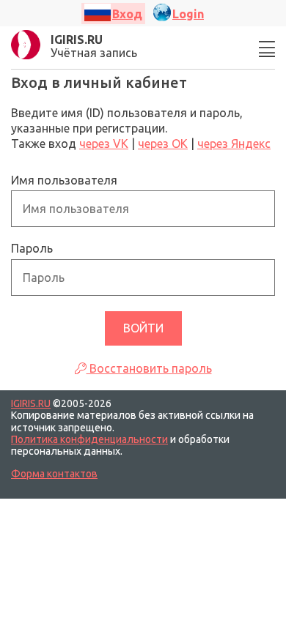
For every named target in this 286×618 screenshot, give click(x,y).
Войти (143, 328)
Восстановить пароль (149, 368)
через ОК (163, 143)
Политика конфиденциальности (89, 439)
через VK (103, 143)
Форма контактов (54, 474)
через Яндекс (234, 143)
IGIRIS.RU (31, 403)
